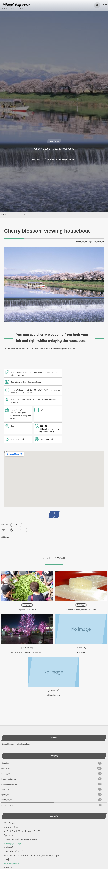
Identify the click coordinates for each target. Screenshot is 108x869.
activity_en (51, 789)
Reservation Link (17, 439)
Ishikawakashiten (53, 695)
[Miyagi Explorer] (16, 5)
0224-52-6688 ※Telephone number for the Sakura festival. (49, 429)
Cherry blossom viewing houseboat (15, 744)
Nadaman (81, 652)
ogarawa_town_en (96, 242)
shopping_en (81, 605)
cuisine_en (81, 647)
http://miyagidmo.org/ (12, 843)
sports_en (51, 794)
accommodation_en (51, 784)
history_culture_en (51, 779)
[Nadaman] (81, 629)
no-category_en (51, 805)
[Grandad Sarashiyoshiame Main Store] (81, 586)
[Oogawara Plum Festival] (27, 586)
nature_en (51, 774)
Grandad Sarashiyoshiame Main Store (81, 610)
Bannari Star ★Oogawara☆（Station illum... (27, 652)
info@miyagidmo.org (12, 864)
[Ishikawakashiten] (53, 672)
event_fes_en (54, 141)
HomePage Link (46, 439)
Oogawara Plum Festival (27, 610)
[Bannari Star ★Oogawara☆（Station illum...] (27, 629)
